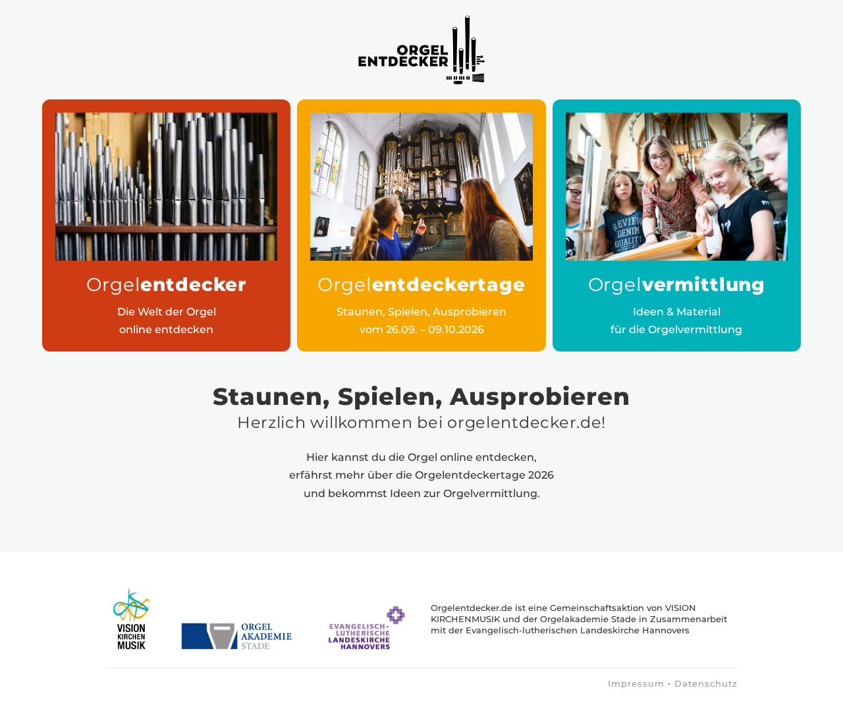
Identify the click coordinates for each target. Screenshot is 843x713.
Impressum (636, 683)
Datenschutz (706, 683)
